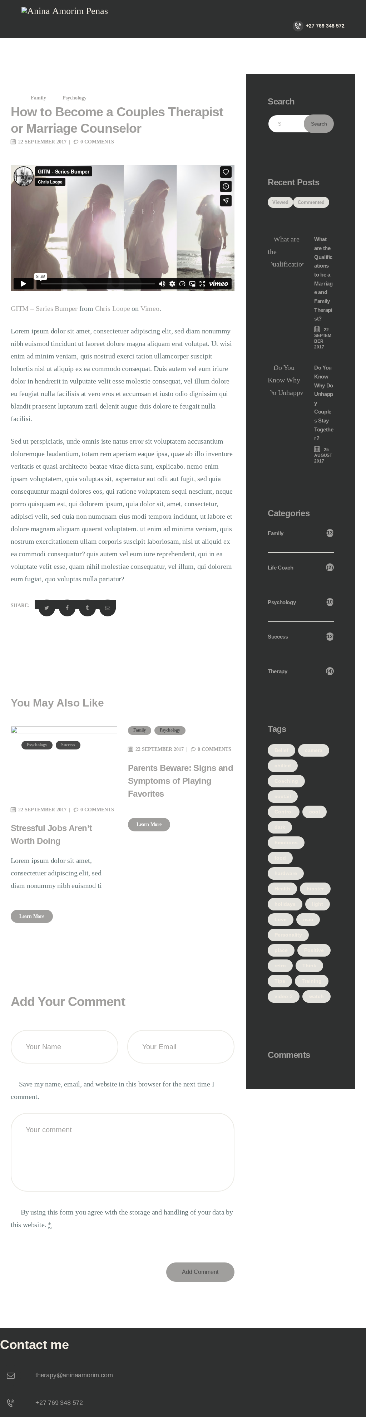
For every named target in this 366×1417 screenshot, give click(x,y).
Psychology (74, 98)
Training (312, 981)
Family (38, 98)
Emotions (286, 842)
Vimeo (149, 308)
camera (313, 750)
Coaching (286, 781)
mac (308, 919)
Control (283, 812)
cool (314, 812)
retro (280, 965)
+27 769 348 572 (59, 1402)
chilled (282, 765)
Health (282, 888)
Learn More (31, 916)
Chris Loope (112, 308)
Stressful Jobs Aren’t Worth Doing (51, 834)
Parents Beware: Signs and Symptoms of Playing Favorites (180, 780)
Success (68, 744)
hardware (285, 873)
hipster (315, 888)
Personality (288, 935)
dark (279, 827)
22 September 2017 (42, 142)
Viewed (280, 202)
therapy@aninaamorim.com (74, 1375)
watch (316, 996)
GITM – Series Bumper (44, 308)
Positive (314, 950)
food (280, 858)
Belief (281, 750)
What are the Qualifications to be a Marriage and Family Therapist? (323, 279)
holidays (285, 904)
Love (280, 919)
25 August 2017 (323, 455)
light (317, 904)
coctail (282, 796)
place (281, 950)
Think (309, 965)
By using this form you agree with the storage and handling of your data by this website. (122, 1218)
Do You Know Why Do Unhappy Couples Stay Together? (323, 403)
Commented (311, 202)
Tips (279, 981)
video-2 (283, 996)
